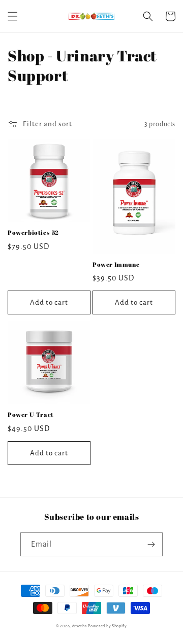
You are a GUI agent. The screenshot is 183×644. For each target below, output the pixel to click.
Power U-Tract (31, 414)
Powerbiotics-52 (33, 232)
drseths (79, 626)
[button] (13, 16)
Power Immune (116, 264)
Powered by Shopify (107, 626)
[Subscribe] (151, 544)
